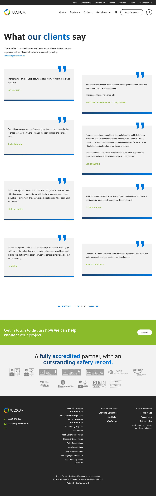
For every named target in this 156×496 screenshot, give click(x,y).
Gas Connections (75, 447)
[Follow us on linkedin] (6, 428)
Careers (112, 3)
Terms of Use (146, 413)
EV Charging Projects (74, 426)
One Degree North (82, 483)
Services (74, 12)
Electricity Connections (73, 439)
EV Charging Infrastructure (72, 455)
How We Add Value (109, 409)
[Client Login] (149, 12)
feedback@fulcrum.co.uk (14, 56)
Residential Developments (71, 415)
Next (91, 306)
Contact (133, 3)
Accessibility (146, 417)
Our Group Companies (108, 413)
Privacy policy (146, 421)
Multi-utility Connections (72, 435)
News (75, 3)
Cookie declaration (144, 409)
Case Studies (86, 3)
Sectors (87, 12)
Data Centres (77, 431)
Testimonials (100, 3)
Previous (66, 306)
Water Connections (75, 443)
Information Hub (146, 3)
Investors (122, 3)
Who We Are (112, 421)
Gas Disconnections (74, 451)
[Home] (31, 12)
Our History (112, 417)
